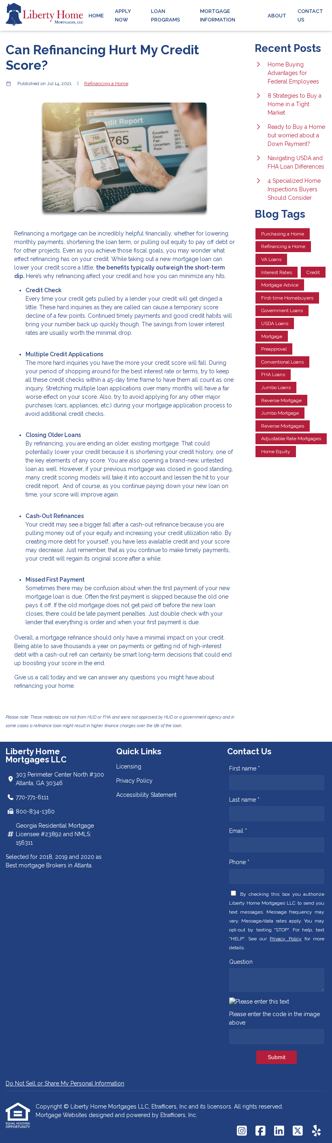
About (277, 16)
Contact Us (310, 15)
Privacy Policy (134, 780)
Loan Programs (165, 15)
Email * (238, 831)
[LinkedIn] (279, 1131)
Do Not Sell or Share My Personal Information (65, 1083)
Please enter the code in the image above (274, 1018)
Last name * (244, 799)
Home (96, 16)
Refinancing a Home (106, 83)
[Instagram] (242, 1131)
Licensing (128, 766)
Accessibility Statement (146, 795)
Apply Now (123, 15)
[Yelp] (316, 1131)
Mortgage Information (217, 15)
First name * (244, 768)
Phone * (239, 862)
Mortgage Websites (62, 1115)
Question (241, 962)
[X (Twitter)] (298, 1131)
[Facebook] (260, 1131)
